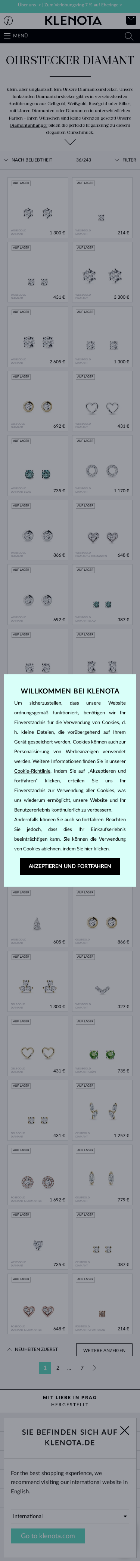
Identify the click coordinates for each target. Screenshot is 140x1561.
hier (88, 849)
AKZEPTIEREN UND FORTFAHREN (70, 866)
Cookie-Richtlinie (32, 771)
